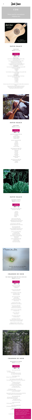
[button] (5, 4)
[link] (16, 4)
